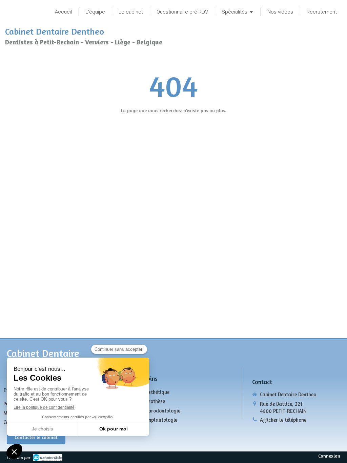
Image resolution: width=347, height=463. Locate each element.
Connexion (329, 456)
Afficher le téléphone (283, 420)
